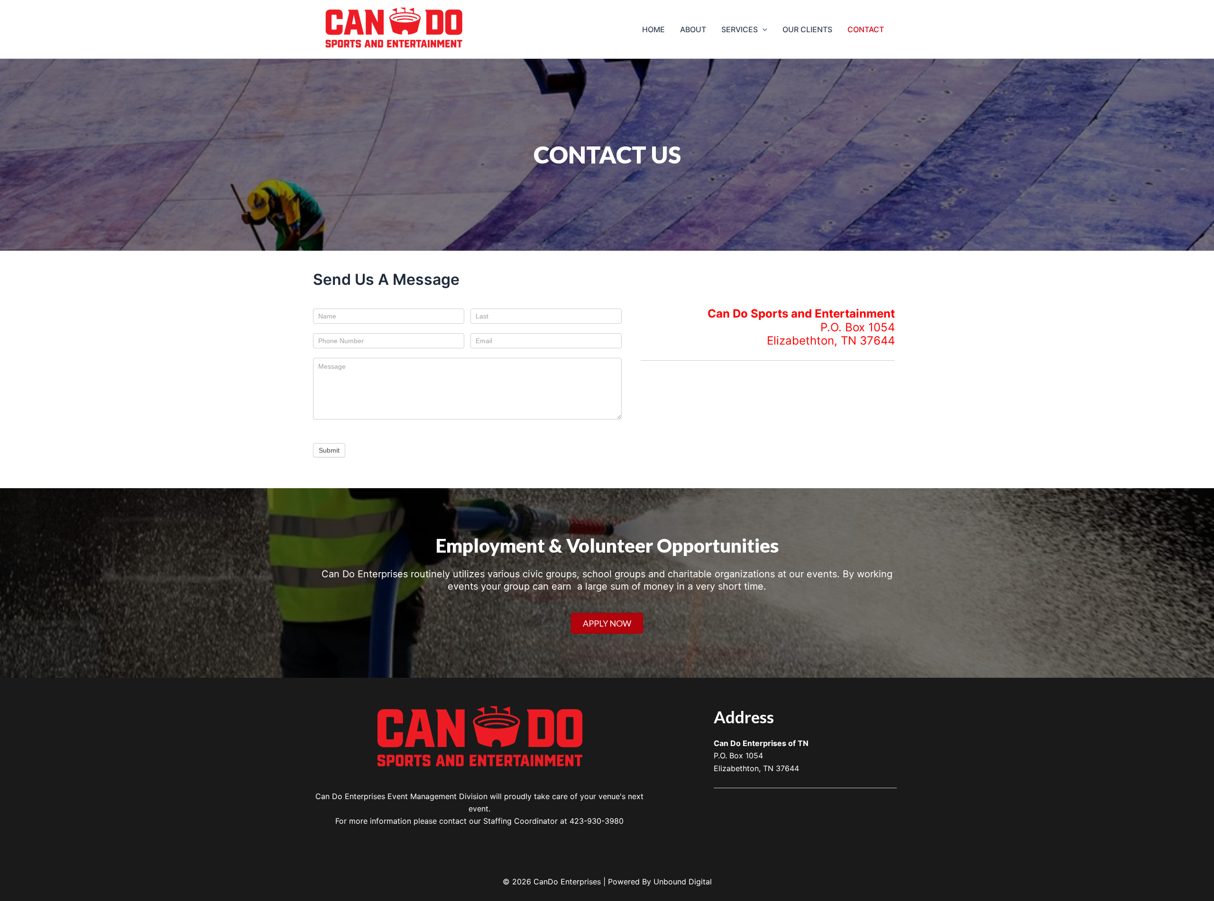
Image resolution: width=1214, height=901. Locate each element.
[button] (762, 29)
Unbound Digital (682, 881)
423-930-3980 (597, 821)
